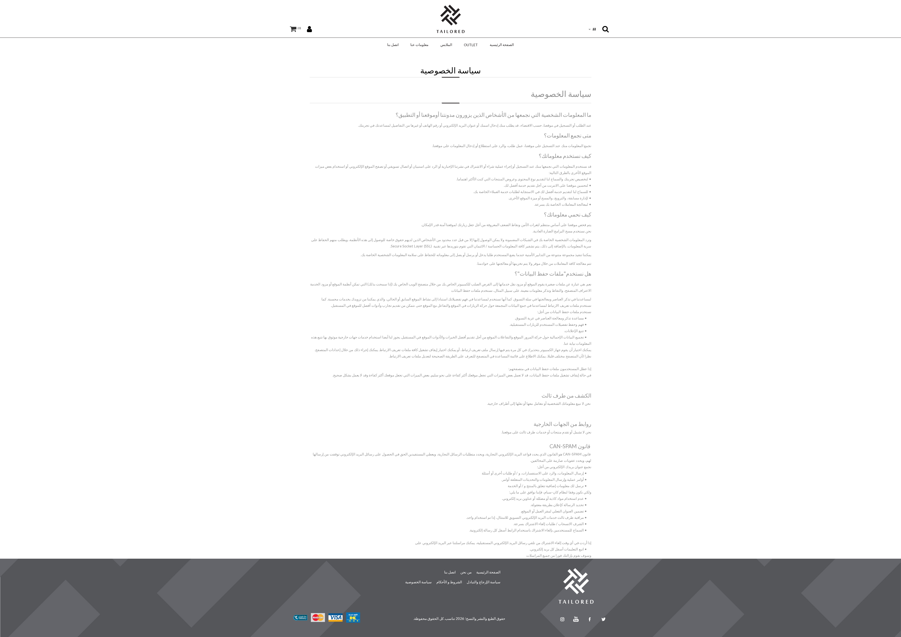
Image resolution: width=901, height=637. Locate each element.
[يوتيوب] (576, 619)
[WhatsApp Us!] (548, 619)
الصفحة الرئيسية (488, 572)
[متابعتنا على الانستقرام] (562, 619)
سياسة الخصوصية (418, 582)
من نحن (465, 572)
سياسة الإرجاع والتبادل (483, 582)
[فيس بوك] (590, 619)
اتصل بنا (450, 572)
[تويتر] (603, 619)
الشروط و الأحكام (449, 582)
